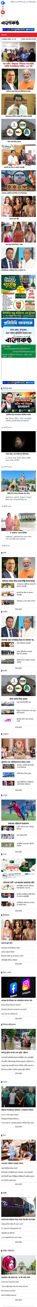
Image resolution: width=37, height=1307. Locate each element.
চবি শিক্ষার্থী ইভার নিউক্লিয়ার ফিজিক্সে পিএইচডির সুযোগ (18, 1176)
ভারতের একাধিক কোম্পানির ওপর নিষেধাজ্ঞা (14, 193)
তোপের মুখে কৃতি (14, 219)
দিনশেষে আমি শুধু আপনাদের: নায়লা (12, 956)
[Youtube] (3, 12)
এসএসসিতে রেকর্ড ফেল (8, 1180)
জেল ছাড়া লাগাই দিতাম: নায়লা (14, 244)
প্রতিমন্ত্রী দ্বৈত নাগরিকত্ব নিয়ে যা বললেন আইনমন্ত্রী (15, 270)
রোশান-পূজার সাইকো (7, 952)
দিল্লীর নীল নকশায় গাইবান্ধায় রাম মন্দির (18, 493)
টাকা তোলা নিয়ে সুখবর (14, 142)
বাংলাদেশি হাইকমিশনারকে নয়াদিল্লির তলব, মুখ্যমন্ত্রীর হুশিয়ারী (18, 1057)
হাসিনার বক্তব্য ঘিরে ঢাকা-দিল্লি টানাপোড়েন (18, 91)
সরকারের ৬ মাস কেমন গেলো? (26, 601)
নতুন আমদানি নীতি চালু (24, 702)
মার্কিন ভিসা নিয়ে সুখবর (24, 773)
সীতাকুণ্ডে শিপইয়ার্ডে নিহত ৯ (10, 1119)
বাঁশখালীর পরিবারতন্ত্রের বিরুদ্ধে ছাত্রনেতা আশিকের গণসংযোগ (18, 1061)
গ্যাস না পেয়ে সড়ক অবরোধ (9, 1115)
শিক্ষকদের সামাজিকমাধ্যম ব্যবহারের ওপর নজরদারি (17, 1172)
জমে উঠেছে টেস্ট (22, 835)
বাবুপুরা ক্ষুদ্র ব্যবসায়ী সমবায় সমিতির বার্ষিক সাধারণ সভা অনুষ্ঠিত (18, 1065)
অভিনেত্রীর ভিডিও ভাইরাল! (9, 960)
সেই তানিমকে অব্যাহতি (24, 643)
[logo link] (10, 22)
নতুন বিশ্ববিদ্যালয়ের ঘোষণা (9, 1168)
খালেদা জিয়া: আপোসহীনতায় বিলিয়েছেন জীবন (19, 454)
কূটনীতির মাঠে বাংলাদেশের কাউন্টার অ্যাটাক (18, 415)
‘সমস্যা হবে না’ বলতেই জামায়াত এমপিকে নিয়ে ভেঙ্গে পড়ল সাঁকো (18, 1123)
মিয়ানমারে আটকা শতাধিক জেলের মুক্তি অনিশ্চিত (15, 1070)
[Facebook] (3, 3)
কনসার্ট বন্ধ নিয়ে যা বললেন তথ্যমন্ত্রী (14, 167)
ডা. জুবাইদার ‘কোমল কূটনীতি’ (18, 533)
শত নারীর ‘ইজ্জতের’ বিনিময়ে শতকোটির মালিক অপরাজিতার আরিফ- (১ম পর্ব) (18, 64)
